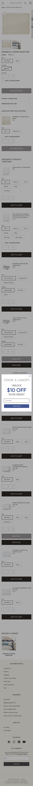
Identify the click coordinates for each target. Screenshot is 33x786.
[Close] (30, 376)
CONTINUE (17, 406)
